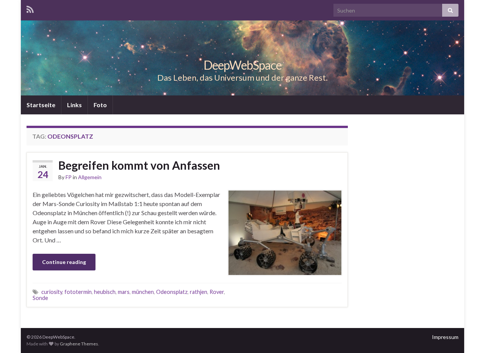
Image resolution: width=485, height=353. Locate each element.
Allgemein (90, 177)
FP (69, 177)
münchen (143, 292)
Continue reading (64, 262)
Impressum (445, 337)
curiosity (51, 292)
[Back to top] (467, 335)
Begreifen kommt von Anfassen (139, 165)
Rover (217, 292)
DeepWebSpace (242, 65)
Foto (100, 104)
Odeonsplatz (172, 292)
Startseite (41, 104)
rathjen (198, 292)
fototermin (78, 292)
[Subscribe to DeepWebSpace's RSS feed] (30, 8)
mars (124, 292)
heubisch (105, 292)
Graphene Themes (79, 344)
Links (74, 104)
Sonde (40, 298)
